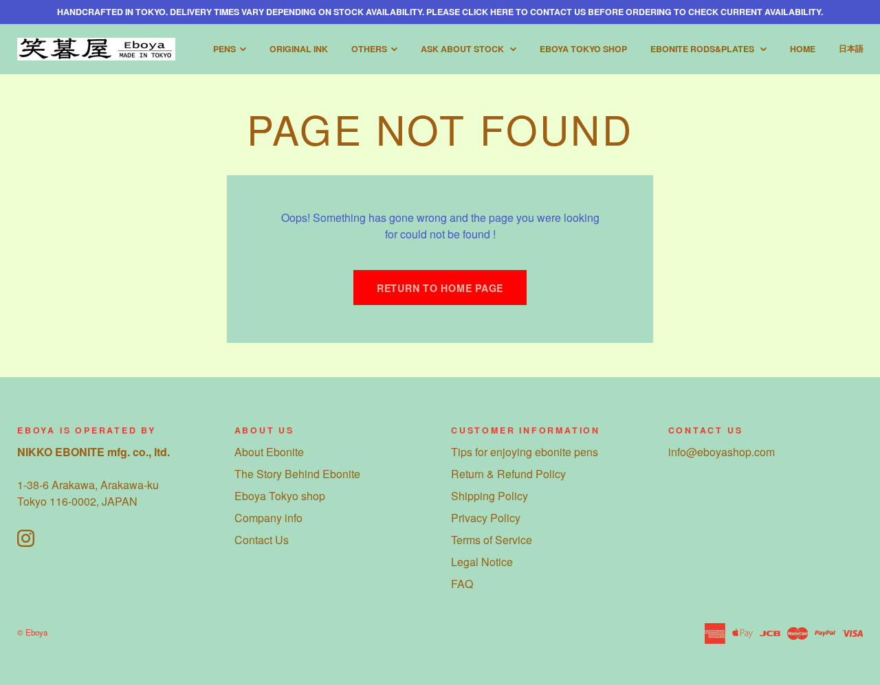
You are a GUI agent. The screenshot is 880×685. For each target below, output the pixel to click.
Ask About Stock (463, 49)
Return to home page (440, 288)
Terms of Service (491, 540)
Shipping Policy (489, 496)
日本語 (851, 48)
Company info (268, 518)
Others (369, 49)
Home (802, 49)
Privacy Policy (485, 518)
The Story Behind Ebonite (297, 474)
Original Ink (299, 49)
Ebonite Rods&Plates (703, 49)
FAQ (462, 584)
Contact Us (261, 540)
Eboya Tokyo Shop (583, 49)
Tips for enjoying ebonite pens (524, 452)
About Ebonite (269, 452)
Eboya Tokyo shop (279, 496)
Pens (224, 49)
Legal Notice (482, 562)
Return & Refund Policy (508, 474)
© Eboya (32, 632)
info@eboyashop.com (721, 452)
